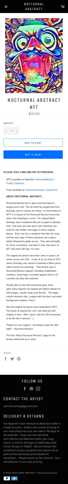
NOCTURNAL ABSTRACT (34, 6)
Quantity (8, 123)
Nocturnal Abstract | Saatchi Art (42, 190)
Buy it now (33, 154)
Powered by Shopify (47, 472)
